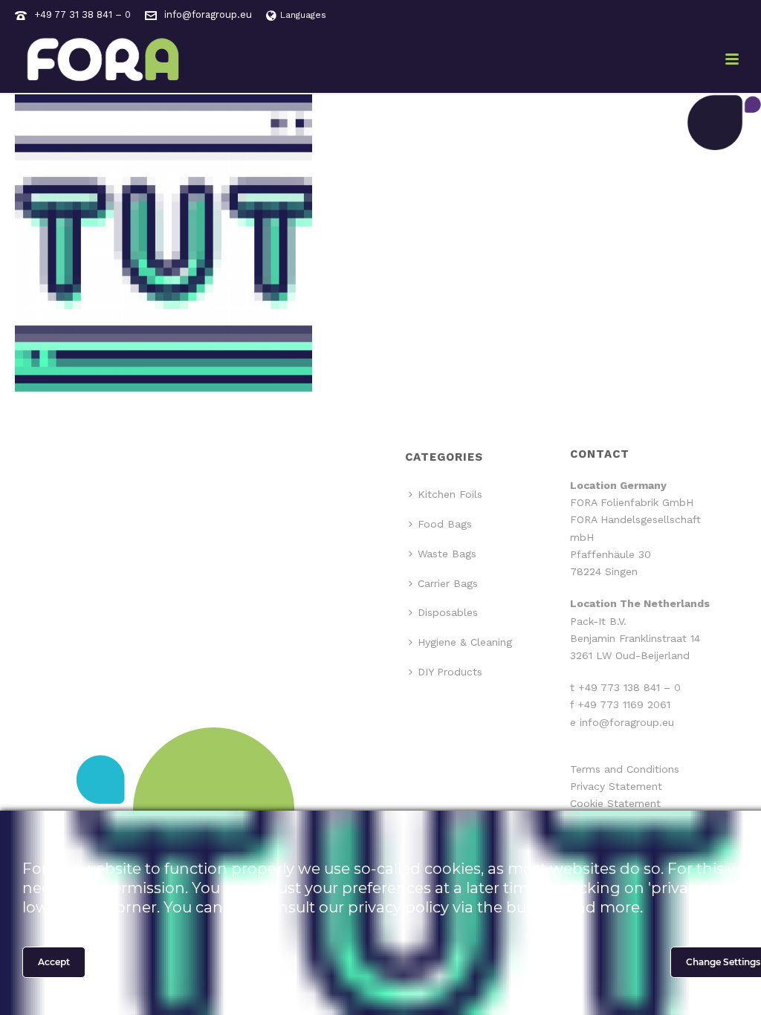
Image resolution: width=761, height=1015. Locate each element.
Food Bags (445, 524)
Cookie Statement (615, 803)
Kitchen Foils (450, 494)
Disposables (448, 612)
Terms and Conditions (624, 769)
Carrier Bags (448, 583)
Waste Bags (447, 554)
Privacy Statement (616, 786)
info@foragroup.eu (208, 14)
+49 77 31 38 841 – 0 (82, 14)
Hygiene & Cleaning (465, 642)
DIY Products (450, 672)
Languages (303, 15)
